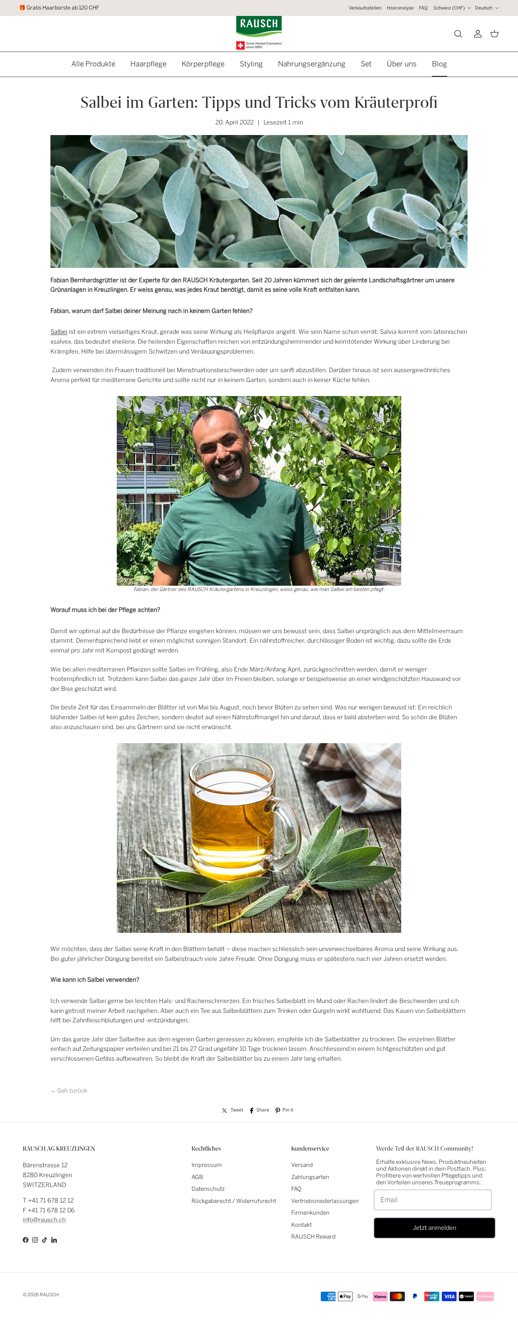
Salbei (58, 331)
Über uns (402, 64)
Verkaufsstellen (365, 8)
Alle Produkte (93, 64)
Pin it (288, 1110)
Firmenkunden (310, 1212)
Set (366, 64)
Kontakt (301, 1225)
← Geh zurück (68, 1090)
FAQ (423, 8)
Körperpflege (203, 64)
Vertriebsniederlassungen (325, 1201)
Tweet (237, 1110)
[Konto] (476, 33)
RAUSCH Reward (313, 1236)
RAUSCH (49, 1294)
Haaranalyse (400, 8)
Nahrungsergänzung (311, 64)
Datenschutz (208, 1188)
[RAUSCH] (259, 33)
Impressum (207, 1165)
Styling (251, 64)
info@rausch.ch (44, 1219)
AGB (197, 1177)
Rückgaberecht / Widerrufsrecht (234, 1201)
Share (262, 1110)
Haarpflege (148, 64)
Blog (439, 64)
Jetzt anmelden (434, 1227)
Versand (302, 1165)
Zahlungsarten (310, 1177)
